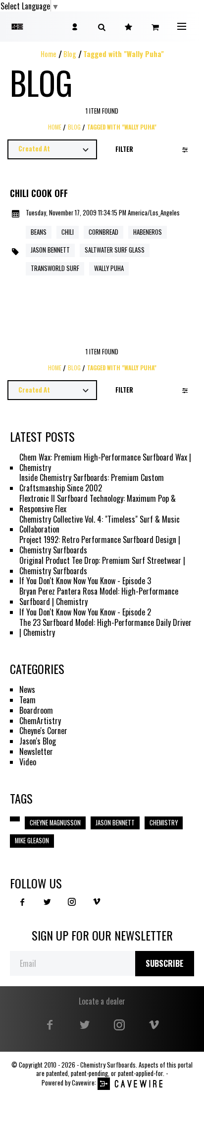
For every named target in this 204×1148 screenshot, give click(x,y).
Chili (67, 232)
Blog (69, 54)
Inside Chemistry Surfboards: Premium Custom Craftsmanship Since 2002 (91, 483)
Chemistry (164, 822)
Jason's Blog (37, 741)
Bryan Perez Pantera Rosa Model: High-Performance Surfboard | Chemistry (98, 596)
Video (27, 762)
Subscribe (165, 963)
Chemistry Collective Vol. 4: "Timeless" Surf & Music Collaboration (99, 524)
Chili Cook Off (39, 193)
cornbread (103, 232)
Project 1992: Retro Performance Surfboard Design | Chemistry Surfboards (99, 545)
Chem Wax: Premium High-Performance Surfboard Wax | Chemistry (105, 462)
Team (27, 700)
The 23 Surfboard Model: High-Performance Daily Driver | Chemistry (105, 627)
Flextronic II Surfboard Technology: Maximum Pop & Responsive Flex (97, 503)
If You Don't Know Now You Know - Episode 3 (85, 581)
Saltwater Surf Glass (115, 250)
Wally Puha (109, 268)
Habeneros (147, 232)
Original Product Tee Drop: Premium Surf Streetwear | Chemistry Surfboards (102, 565)
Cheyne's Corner (43, 731)
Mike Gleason (32, 840)
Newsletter (36, 751)
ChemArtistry (40, 721)
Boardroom (36, 710)
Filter (124, 149)
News (27, 689)
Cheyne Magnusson (55, 822)
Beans (39, 232)
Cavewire (83, 1083)
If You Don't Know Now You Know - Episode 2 (85, 612)
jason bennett (50, 250)
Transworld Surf (55, 268)
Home (48, 54)
